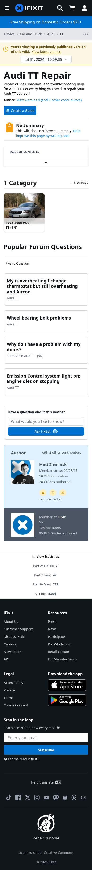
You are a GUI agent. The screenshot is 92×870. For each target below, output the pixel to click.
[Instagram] (37, 797)
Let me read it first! (23, 759)
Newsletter (12, 651)
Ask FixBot (42, 431)
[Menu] (7, 8)
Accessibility (13, 682)
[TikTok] (9, 797)
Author (18, 453)
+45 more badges (50, 499)
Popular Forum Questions (43, 246)
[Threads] (74, 797)
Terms (8, 697)
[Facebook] (18, 797)
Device (9, 34)
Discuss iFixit (14, 636)
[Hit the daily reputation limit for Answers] (43, 492)
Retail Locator (58, 651)
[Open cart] (72, 8)
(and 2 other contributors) (61, 100)
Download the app (65, 673)
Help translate (42, 782)
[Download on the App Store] (67, 685)
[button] (60, 8)
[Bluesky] (65, 797)
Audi (50, 34)
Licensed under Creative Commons (46, 852)
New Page (81, 182)
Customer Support (18, 629)
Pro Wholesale (59, 644)
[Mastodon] (56, 797)
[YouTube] (46, 797)
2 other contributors (65, 452)
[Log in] (84, 8)
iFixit (62, 517)
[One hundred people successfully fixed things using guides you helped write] (63, 492)
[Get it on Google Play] (67, 700)
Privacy (9, 690)
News (52, 629)
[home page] (29, 8)
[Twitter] (27, 797)
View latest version (46, 51)
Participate (56, 636)
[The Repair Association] (83, 797)
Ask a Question (18, 261)
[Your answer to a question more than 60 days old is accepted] (53, 492)
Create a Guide (22, 110)
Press (52, 621)
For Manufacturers (62, 659)
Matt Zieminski (28, 100)
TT (61, 34)
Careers (10, 644)
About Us (11, 621)
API (6, 659)
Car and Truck (31, 34)
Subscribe (46, 750)
